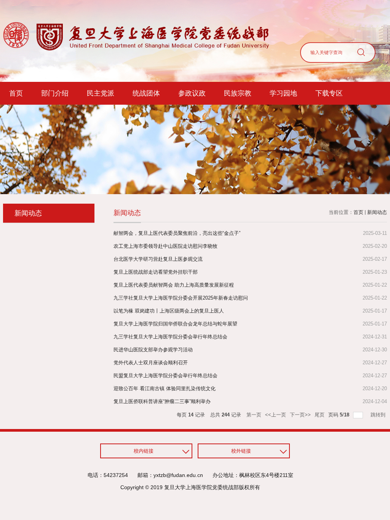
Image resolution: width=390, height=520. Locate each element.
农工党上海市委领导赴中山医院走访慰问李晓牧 (165, 246)
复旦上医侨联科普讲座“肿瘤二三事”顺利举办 (162, 401)
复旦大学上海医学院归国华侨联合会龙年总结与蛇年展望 (175, 324)
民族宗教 (237, 93)
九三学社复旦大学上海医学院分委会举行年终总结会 (170, 337)
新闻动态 (377, 212)
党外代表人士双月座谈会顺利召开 (150, 362)
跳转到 (379, 415)
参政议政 (192, 93)
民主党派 (100, 93)
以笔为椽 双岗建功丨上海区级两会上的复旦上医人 (168, 311)
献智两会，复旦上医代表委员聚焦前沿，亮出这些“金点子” (176, 233)
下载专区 (329, 93)
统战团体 (146, 93)
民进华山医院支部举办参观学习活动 (153, 350)
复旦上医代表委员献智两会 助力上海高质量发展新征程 (173, 285)
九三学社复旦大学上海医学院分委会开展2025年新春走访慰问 (180, 298)
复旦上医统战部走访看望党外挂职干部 (155, 272)
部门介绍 (55, 93)
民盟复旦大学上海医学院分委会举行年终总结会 (165, 375)
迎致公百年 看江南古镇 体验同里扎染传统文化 (164, 388)
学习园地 (283, 93)
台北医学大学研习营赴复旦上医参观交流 (158, 259)
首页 (16, 93)
